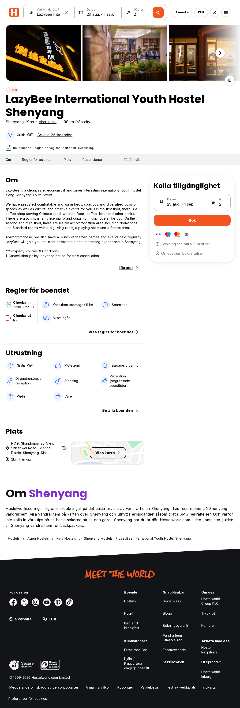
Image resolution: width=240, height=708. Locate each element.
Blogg (167, 613)
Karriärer (208, 625)
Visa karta (47, 121)
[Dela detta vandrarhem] (229, 80)
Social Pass (172, 601)
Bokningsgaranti (175, 625)
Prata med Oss (135, 650)
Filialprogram (211, 662)
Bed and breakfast (131, 625)
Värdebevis (150, 687)
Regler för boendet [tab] (37, 160)
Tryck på (208, 613)
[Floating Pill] (220, 53)
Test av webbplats (181, 687)
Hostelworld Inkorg (210, 674)
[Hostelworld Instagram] (35, 602)
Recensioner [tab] (92, 160)
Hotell (128, 613)
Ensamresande (174, 650)
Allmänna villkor (98, 687)
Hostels (130, 601)
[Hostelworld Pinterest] (58, 602)
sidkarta (209, 687)
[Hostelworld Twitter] (24, 602)
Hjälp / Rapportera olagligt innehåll (136, 663)
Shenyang (15, 121)
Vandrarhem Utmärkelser (172, 637)
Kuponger (125, 687)
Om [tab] (8, 160)
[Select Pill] (214, 12)
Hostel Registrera (209, 649)
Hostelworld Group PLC (210, 601)
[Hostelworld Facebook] (13, 602)
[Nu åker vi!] (158, 12)
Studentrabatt (173, 662)
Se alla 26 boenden (54, 135)
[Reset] (66, 12)
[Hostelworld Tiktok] (69, 602)
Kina (30, 121)
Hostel (12, 90)
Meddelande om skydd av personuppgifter (43, 687)
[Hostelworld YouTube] (47, 602)
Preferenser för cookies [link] (27, 699)
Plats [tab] (67, 160)
